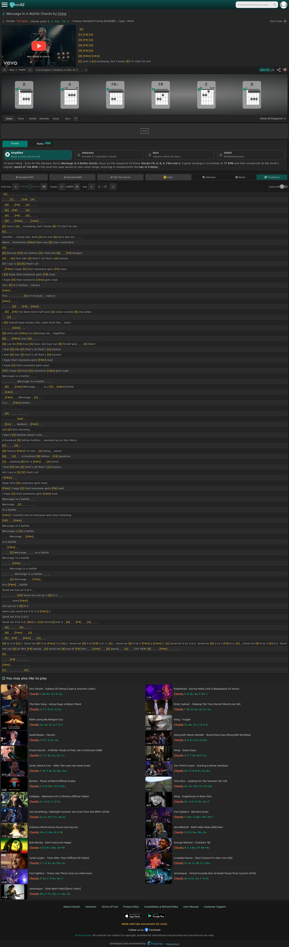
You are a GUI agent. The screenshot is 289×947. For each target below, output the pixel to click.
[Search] (274, 4)
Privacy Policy (131, 906)
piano (21, 118)
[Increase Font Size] (44, 186)
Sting (62, 14)
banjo (56, 118)
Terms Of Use (110, 906)
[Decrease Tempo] (4, 70)
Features (90, 906)
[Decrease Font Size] (15, 186)
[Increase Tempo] (30, 70)
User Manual (191, 906)
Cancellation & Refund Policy (161, 906)
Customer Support (215, 906)
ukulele (32, 118)
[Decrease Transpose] (91, 186)
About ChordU (71, 906)
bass (67, 118)
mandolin (44, 118)
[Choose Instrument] (75, 118)
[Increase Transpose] (113, 186)
